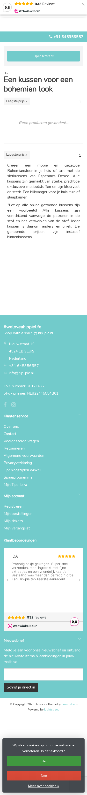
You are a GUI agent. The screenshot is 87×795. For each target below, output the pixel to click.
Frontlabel (68, 704)
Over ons (11, 426)
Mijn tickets (13, 521)
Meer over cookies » (43, 786)
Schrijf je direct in (21, 687)
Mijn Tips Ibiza (15, 484)
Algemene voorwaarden (24, 455)
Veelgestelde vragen (21, 441)
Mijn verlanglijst (17, 528)
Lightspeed (51, 709)
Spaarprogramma (18, 477)
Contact (10, 433)
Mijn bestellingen (18, 513)
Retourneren (14, 448)
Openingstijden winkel (22, 470)
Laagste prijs (15, 101)
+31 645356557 (68, 36)
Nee (44, 776)
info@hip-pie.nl (21, 373)
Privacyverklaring (18, 463)
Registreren (13, 506)
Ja (44, 761)
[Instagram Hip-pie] (15, 405)
